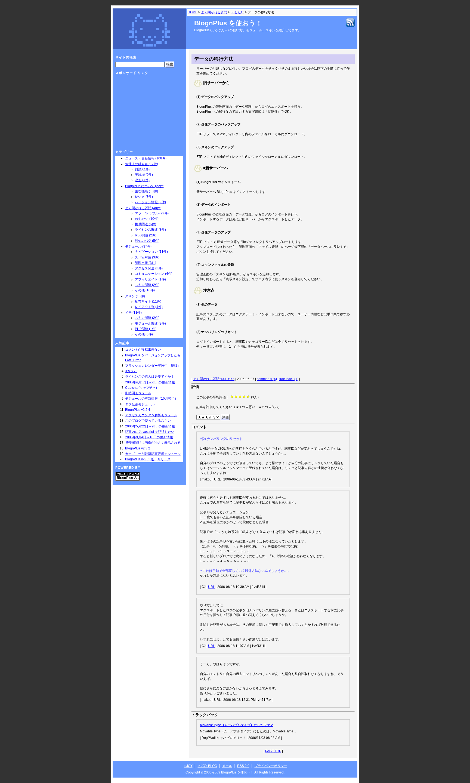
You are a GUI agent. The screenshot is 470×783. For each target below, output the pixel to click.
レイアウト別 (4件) (149, 307)
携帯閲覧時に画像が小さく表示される (153, 443)
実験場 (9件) (144, 175)
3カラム (131, 371)
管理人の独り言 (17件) (141, 164)
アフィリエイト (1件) (150, 279)
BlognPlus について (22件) (144, 186)
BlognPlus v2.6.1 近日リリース (148, 459)
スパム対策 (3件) (147, 257)
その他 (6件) (144, 334)
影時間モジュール (138, 393)
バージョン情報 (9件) (150, 202)
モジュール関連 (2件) (150, 323)
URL (211, 587)
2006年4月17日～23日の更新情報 (150, 382)
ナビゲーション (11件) (151, 252)
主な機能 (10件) (146, 191)
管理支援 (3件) (145, 263)
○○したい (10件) (147, 219)
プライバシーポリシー (271, 766)
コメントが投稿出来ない (143, 350)
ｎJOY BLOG (207, 766)
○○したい (237, 12)
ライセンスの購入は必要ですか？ (149, 376)
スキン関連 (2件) (147, 285)
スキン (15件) (135, 296)
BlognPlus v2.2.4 (137, 410)
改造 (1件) (142, 180)
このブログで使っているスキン (148, 421)
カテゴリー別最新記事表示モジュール (153, 454)
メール (227, 766)
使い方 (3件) (144, 197)
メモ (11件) (133, 313)
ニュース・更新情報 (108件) (145, 158)
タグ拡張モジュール (139, 404)
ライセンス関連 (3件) (150, 230)
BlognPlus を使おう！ (228, 23)
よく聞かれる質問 (214, 12)
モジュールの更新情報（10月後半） (151, 398)
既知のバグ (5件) (147, 241)
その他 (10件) (145, 290)
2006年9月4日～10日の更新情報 (149, 437)
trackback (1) (288, 379)
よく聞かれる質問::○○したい (213, 379)
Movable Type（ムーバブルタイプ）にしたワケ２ (236, 725)
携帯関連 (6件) (145, 224)
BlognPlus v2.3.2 (137, 448)
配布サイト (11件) (148, 301)
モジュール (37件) (138, 246)
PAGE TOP (273, 751)
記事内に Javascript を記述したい (149, 432)
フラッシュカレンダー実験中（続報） (153, 366)
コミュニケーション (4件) (153, 274)
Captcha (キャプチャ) (141, 388)
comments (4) (267, 379)
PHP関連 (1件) (145, 329)
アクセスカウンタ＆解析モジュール (151, 415)
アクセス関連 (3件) (149, 268)
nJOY (188, 766)
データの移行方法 (213, 59)
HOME (192, 12)
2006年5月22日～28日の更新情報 (150, 426)
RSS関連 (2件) (145, 235)
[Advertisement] (258, 364)
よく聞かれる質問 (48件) (143, 208)
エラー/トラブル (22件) (152, 213)
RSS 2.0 (243, 766)
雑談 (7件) (142, 169)
